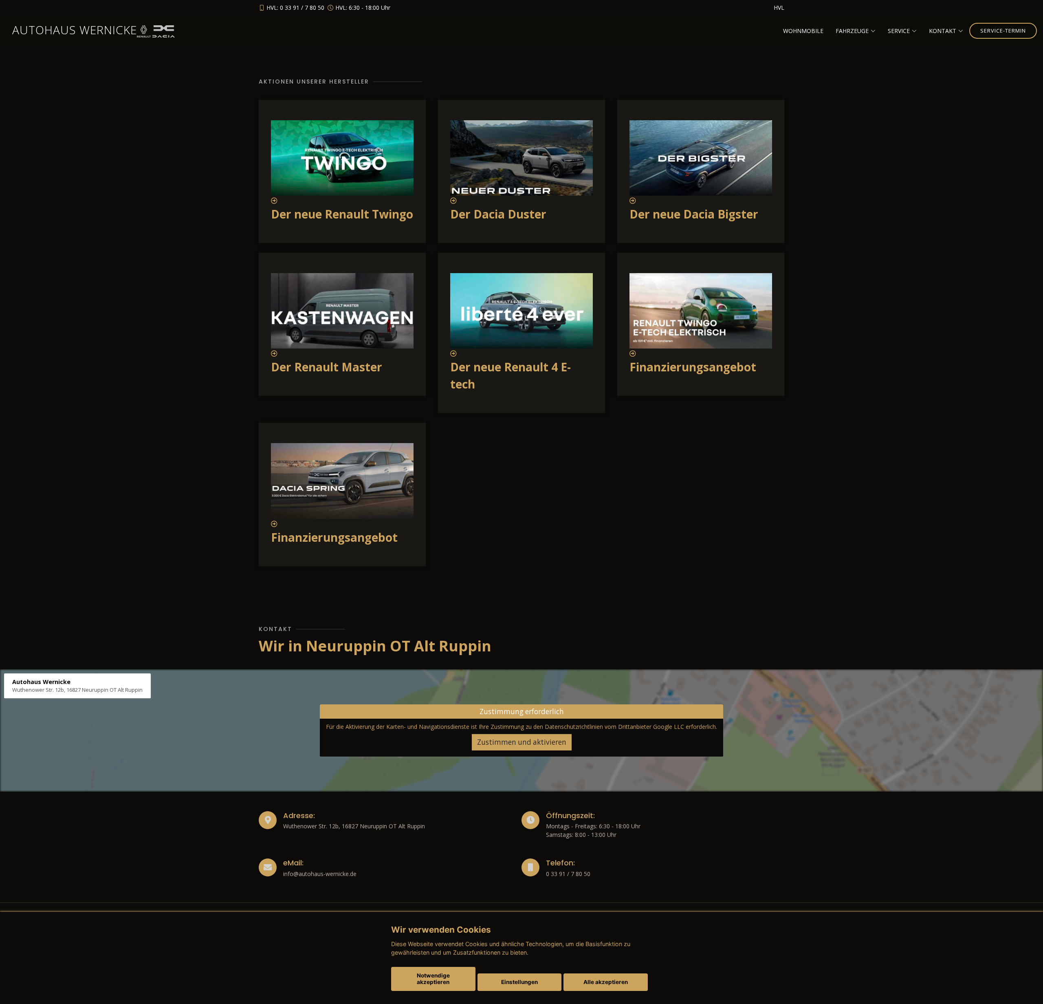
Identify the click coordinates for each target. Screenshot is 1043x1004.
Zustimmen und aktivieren (521, 742)
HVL (779, 7)
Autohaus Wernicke (74, 30)
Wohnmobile (803, 31)
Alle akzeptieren (605, 982)
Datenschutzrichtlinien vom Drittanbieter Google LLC (614, 726)
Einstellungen (519, 982)
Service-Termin (1003, 30)
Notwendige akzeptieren (433, 978)
